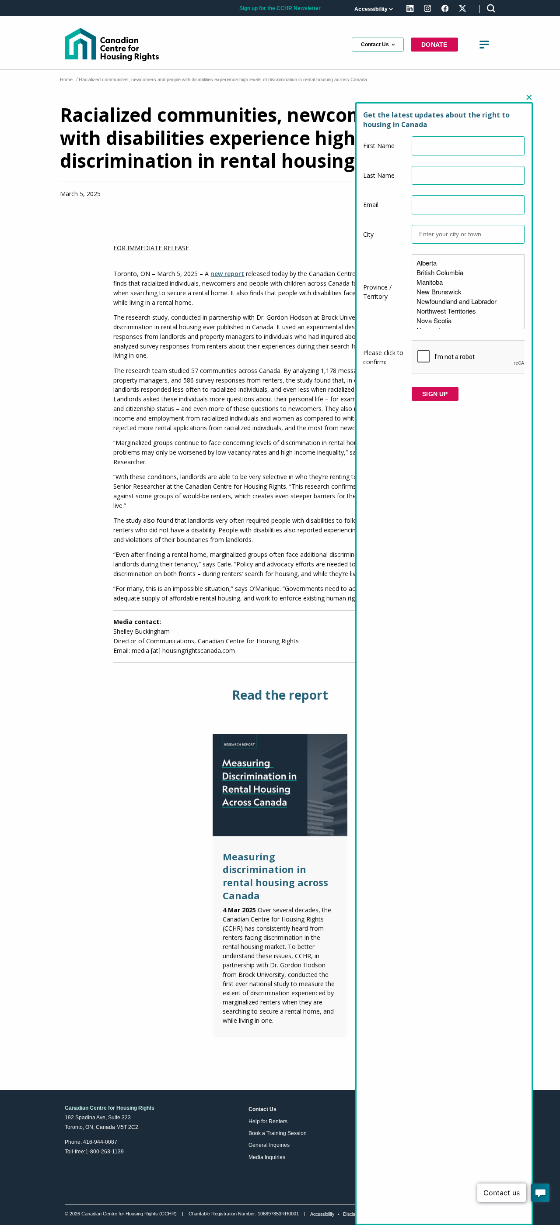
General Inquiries (269, 1145)
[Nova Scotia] (468, 320)
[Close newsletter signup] (529, 97)
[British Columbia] (468, 272)
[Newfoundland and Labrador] (468, 301)
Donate (434, 44)
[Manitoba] (468, 282)
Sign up (435, 393)
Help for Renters (267, 1121)
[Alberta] (468, 263)
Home (66, 79)
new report (227, 273)
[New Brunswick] (468, 292)
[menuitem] (372, 9)
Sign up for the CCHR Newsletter (280, 8)
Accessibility (371, 9)
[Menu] (484, 44)
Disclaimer (353, 1213)
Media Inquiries (266, 1157)
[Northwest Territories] (468, 311)
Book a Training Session (277, 1133)
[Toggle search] (491, 8)
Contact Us (375, 44)
